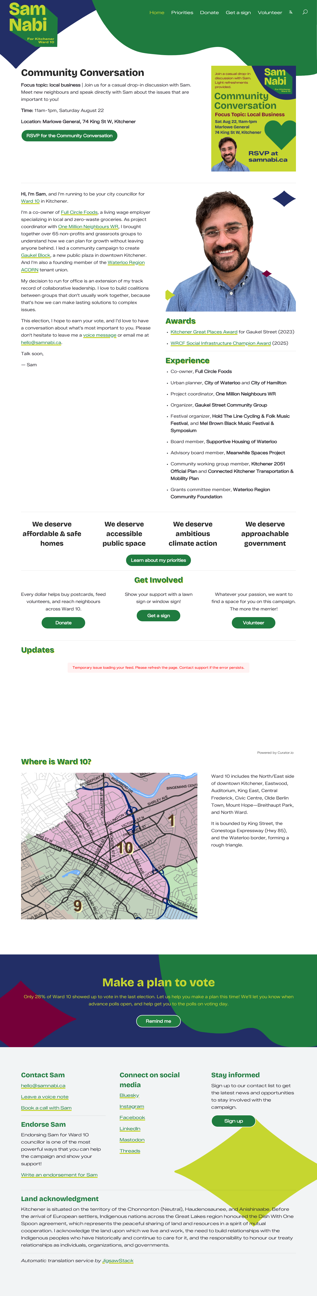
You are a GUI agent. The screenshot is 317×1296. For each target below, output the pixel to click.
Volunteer (270, 12)
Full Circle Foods (79, 212)
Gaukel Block (35, 255)
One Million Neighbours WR (88, 226)
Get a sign (238, 12)
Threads (130, 1151)
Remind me (158, 1021)
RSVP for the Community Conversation (69, 135)
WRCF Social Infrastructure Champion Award (221, 343)
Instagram (132, 1106)
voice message (99, 335)
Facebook (132, 1117)
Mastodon (132, 1140)
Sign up (233, 1121)
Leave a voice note (45, 1097)
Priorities (182, 12)
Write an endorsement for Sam (59, 1175)
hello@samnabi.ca (41, 342)
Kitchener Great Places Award (204, 332)
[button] (290, 12)
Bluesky (129, 1095)
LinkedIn (130, 1128)
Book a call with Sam (46, 1108)
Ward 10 (30, 201)
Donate (209, 12)
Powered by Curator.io (275, 753)
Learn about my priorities (158, 560)
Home (157, 12)
